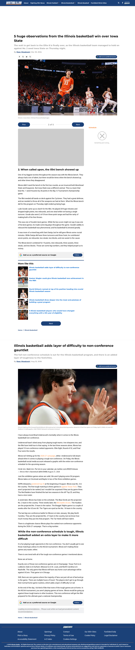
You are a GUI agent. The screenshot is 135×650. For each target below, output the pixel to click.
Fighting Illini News (37, 3)
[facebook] (122, 3)
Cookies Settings (70, 639)
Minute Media (15, 644)
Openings (48, 632)
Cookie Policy (90, 635)
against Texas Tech (69, 487)
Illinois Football (52, 3)
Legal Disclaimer (110, 635)
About (26, 3)
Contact (66, 632)
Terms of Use (68, 635)
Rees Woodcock (23, 52)
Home (20, 330)
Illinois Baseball (83, 3)
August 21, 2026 (54, 472)
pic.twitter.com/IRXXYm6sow (66, 469)
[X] (118, 3)
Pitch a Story (23, 635)
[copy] (30, 56)
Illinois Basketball (67, 3)
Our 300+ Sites (90, 632)
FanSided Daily (110, 632)
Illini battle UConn (64, 503)
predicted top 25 (38, 484)
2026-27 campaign (47, 456)
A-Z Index (48, 639)
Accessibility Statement (27, 639)
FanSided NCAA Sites (99, 3)
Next (78, 125)
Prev (24, 125)
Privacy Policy (49, 635)
